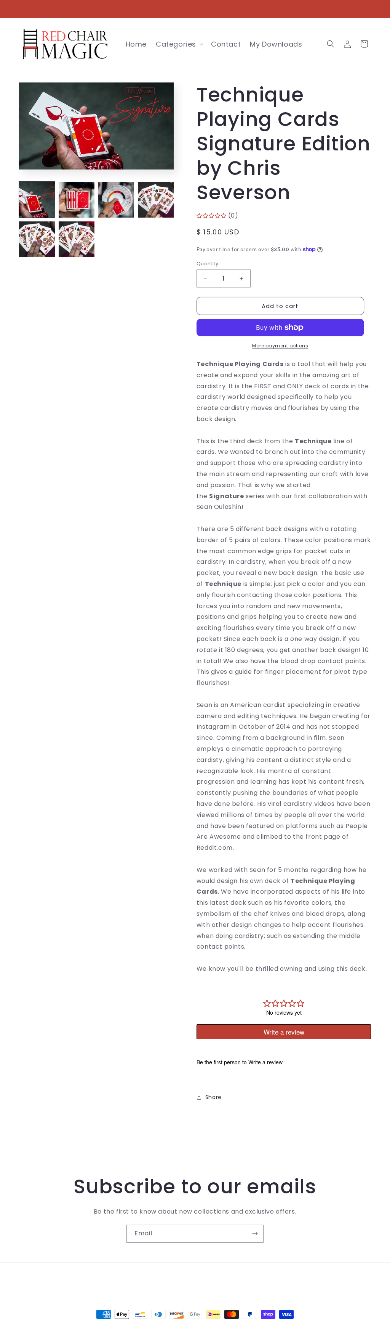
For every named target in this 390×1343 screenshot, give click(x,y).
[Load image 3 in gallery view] (116, 200)
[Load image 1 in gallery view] (37, 200)
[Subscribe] (254, 1234)
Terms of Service (205, 1280)
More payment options (280, 345)
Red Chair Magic (181, 1328)
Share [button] (213, 1097)
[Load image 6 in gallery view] (76, 239)
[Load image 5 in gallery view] (37, 239)
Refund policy (257, 1280)
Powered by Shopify (226, 1328)
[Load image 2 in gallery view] (76, 200)
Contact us (157, 1280)
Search (123, 1280)
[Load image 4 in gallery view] (156, 200)
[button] (178, 44)
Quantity (207, 263)
